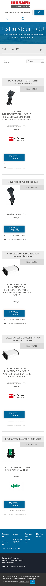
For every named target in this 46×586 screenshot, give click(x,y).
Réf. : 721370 (31, 89)
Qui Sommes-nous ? (5, 542)
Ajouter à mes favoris (16, 164)
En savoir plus (24, 582)
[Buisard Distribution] (23, 4)
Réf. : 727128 (31, 346)
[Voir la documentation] (23, 19)
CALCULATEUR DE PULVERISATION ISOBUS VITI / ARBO (23, 339)
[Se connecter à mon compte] (6, 19)
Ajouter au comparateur (16, 168)
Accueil (5, 34)
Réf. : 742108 (31, 444)
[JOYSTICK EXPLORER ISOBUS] (11, 196)
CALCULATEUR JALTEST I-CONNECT (23, 439)
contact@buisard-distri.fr (16, 566)
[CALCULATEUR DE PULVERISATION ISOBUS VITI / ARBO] (11, 354)
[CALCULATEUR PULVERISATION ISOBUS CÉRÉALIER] (11, 270)
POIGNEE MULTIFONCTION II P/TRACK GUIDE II (23, 82)
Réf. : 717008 (31, 187)
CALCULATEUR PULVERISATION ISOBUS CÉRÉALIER (23, 255)
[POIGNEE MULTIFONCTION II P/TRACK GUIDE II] (11, 97)
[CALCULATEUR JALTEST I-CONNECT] (11, 453)
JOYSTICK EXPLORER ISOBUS (23, 182)
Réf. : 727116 (31, 262)
